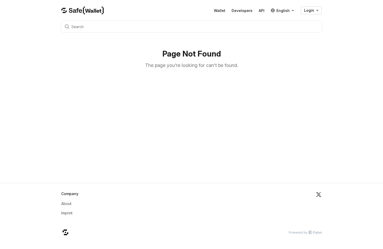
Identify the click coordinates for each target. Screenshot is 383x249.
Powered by (305, 232)
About (66, 203)
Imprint (66, 213)
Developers (242, 10)
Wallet (219, 10)
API (261, 10)
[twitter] (319, 205)
